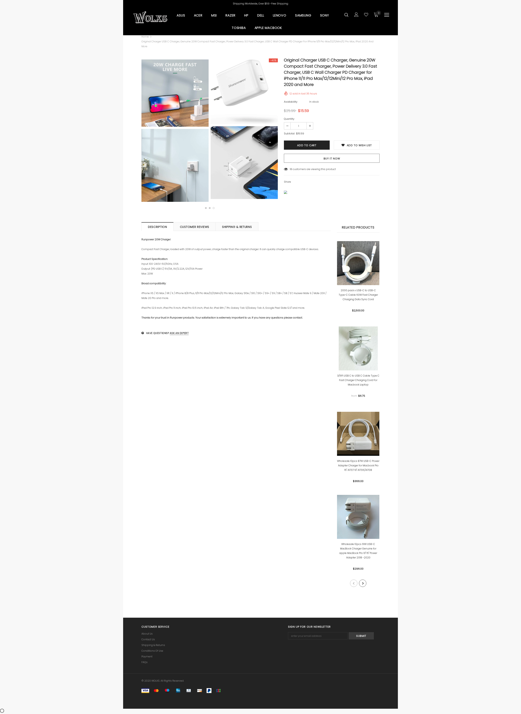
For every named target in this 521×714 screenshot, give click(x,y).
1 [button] (206, 208)
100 (292, 169)
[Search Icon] (346, 15)
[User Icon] (356, 14)
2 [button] (210, 208)
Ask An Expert (179, 333)
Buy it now (332, 158)
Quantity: (289, 119)
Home (145, 36)
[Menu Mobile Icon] (386, 14)
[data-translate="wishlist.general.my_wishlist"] (366, 15)
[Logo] (150, 17)
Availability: (291, 101)
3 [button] (214, 208)
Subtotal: (289, 133)
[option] (175, 130)
